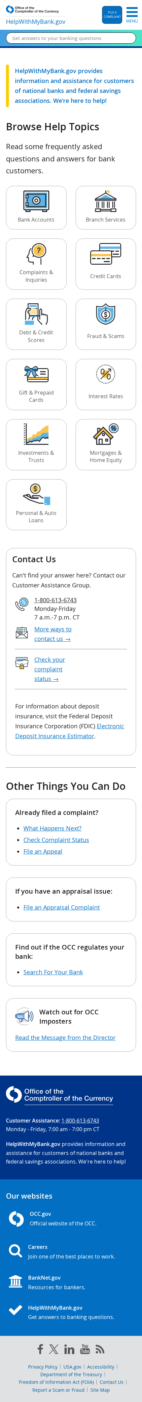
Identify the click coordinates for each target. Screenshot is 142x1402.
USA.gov (72, 1367)
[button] (112, 15)
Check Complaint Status (56, 840)
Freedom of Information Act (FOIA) (56, 1382)
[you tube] (85, 1350)
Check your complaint (49, 669)
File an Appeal (42, 851)
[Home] (18, 1311)
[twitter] (54, 1350)
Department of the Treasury (71, 1374)
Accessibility (100, 1367)
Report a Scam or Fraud (58, 1390)
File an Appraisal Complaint (61, 907)
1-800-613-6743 (55, 600)
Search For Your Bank (53, 972)
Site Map (100, 1390)
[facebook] (40, 1350)
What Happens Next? (52, 828)
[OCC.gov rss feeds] (100, 1350)
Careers (38, 1247)
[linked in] (69, 1350)
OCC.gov (40, 1213)
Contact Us (112, 1382)
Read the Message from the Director (65, 1037)
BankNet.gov (44, 1277)
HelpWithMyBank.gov (55, 1307)
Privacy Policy (42, 1367)
